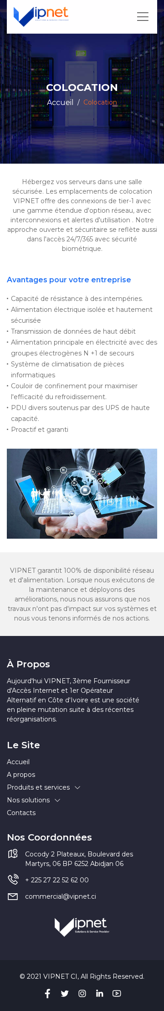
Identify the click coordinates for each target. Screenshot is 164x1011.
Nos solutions (28, 800)
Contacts (21, 813)
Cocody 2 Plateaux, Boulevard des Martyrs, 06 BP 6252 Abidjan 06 (79, 859)
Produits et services (38, 787)
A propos (21, 775)
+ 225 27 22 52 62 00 (57, 880)
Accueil (60, 102)
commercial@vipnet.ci (60, 896)
